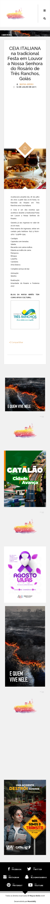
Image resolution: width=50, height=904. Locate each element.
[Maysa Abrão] (15, 13)
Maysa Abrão (26, 84)
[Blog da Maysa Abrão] (25, 431)
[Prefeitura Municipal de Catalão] (25, 479)
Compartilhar (17, 342)
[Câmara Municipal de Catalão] (25, 574)
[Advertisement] (25, 113)
